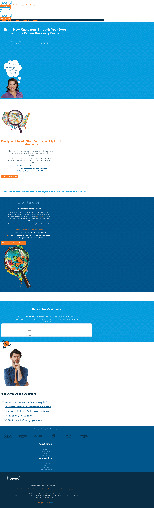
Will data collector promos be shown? (18, 415)
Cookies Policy (60, 489)
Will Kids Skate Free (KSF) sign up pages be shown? (24, 420)
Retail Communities (46, 469)
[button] (46, 402)
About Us (24, 5)
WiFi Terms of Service (47, 489)
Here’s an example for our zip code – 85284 (29, 229)
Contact (32, 5)
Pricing (15, 5)
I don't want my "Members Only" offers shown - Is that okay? (27, 411)
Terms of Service (32, 489)
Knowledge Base (45, 455)
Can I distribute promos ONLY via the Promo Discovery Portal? (28, 406)
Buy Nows (39, 217)
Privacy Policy (21, 489)
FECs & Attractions (46, 464)
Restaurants (46, 468)
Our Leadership (46, 451)
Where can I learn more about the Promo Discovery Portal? (26, 402)
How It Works (6, 5)
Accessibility (71, 489)
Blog (45, 453)
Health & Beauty (45, 466)
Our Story (46, 450)
